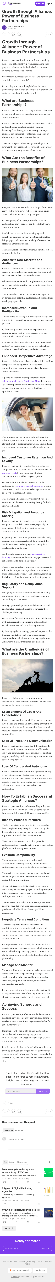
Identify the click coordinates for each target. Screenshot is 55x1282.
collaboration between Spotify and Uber (21, 381)
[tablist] (13, 1130)
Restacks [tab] (19, 1130)
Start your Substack (21, 1270)
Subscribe (40, 3)
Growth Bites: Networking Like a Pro (21, 1210)
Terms (39, 1261)
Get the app (40, 1270)
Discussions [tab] (21, 1162)
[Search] (50, 1162)
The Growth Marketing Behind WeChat (19, 1175)
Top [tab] (5, 1162)
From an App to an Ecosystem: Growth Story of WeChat (18, 1171)
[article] (27, 1176)
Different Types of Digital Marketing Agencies (18, 1195)
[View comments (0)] (13, 34)
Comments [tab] (8, 1130)
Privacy (32, 1261)
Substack (15, 1276)
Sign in (49, 3)
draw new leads (9, 473)
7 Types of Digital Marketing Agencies (17, 1190)
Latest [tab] (11, 1162)
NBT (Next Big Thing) (16, 26)
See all (7, 1228)
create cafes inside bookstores (28, 486)
